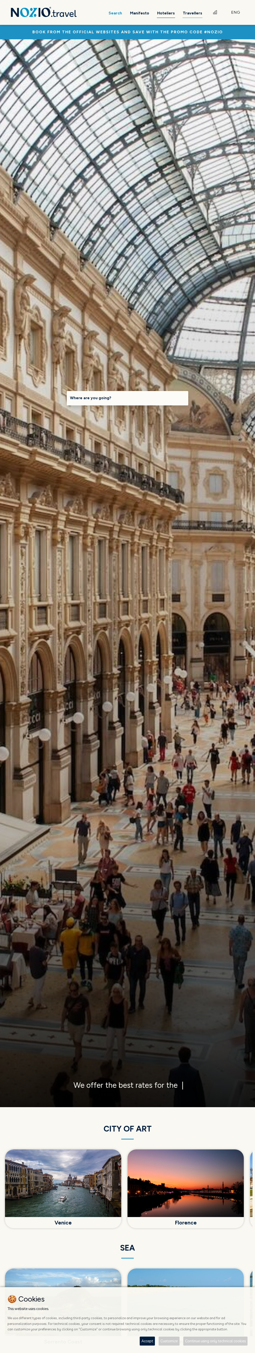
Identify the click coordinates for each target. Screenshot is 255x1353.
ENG (235, 12)
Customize (169, 1341)
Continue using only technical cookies (215, 1341)
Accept (147, 1341)
